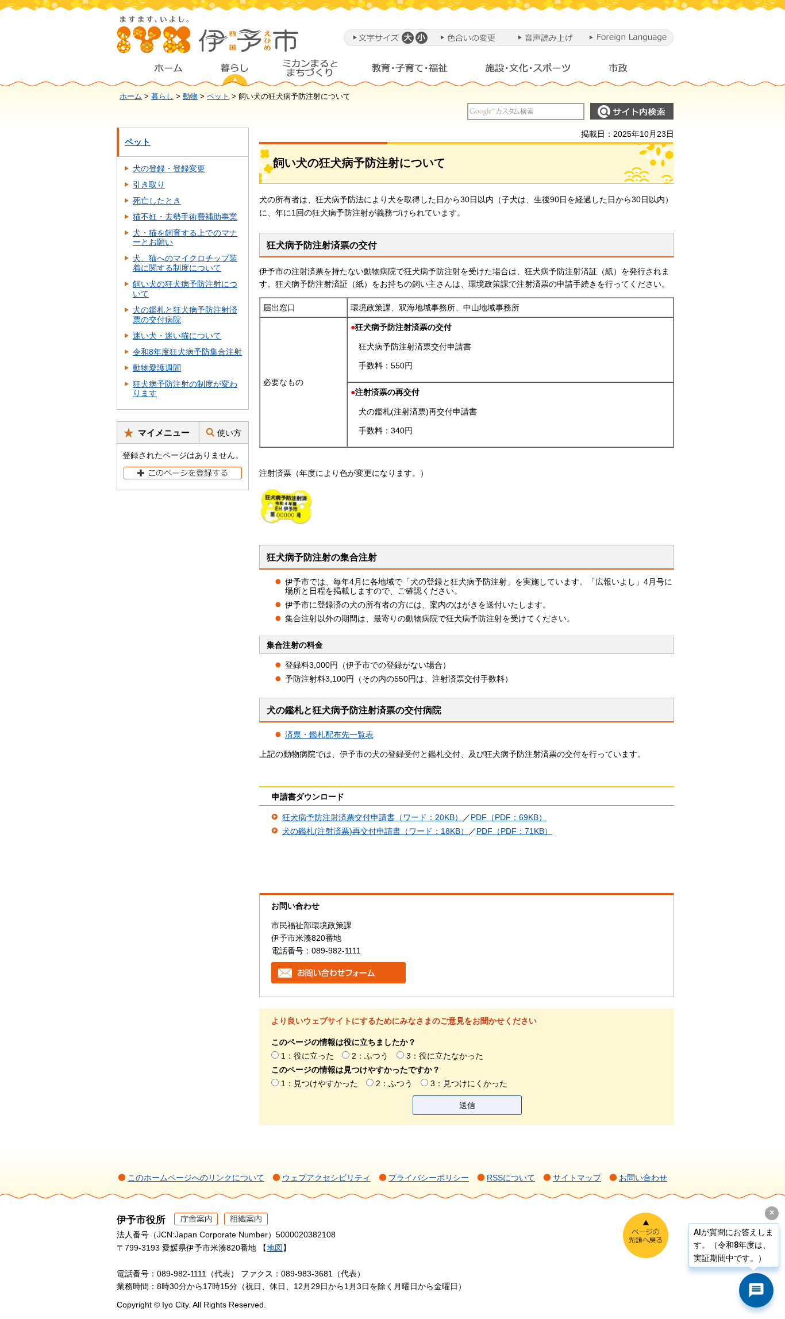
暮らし (234, 71)
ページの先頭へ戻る (645, 1235)
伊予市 (209, 40)
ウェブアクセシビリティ (326, 1177)
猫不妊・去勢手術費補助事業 (185, 216)
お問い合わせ (643, 1177)
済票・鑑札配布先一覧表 (329, 734)
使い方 (229, 432)
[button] (407, 37)
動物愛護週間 (157, 367)
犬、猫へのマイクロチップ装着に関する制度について (185, 262)
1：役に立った (307, 1055)
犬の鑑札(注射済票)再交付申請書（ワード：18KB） (375, 831)
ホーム (159, 71)
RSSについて (511, 1177)
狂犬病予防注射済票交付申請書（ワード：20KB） (372, 817)
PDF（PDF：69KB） (509, 817)
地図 (275, 1247)
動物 (190, 97)
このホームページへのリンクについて (196, 1177)
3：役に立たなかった (444, 1055)
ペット (218, 97)
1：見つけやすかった (319, 1083)
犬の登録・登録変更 (169, 168)
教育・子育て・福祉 (409, 71)
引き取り (149, 184)
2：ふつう (370, 1055)
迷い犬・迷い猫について (177, 335)
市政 (628, 71)
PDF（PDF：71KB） (514, 831)
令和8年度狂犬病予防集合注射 (187, 351)
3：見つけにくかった (468, 1083)
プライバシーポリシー (428, 1177)
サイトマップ (577, 1177)
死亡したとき (157, 200)
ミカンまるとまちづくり (309, 71)
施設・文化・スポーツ (528, 71)
